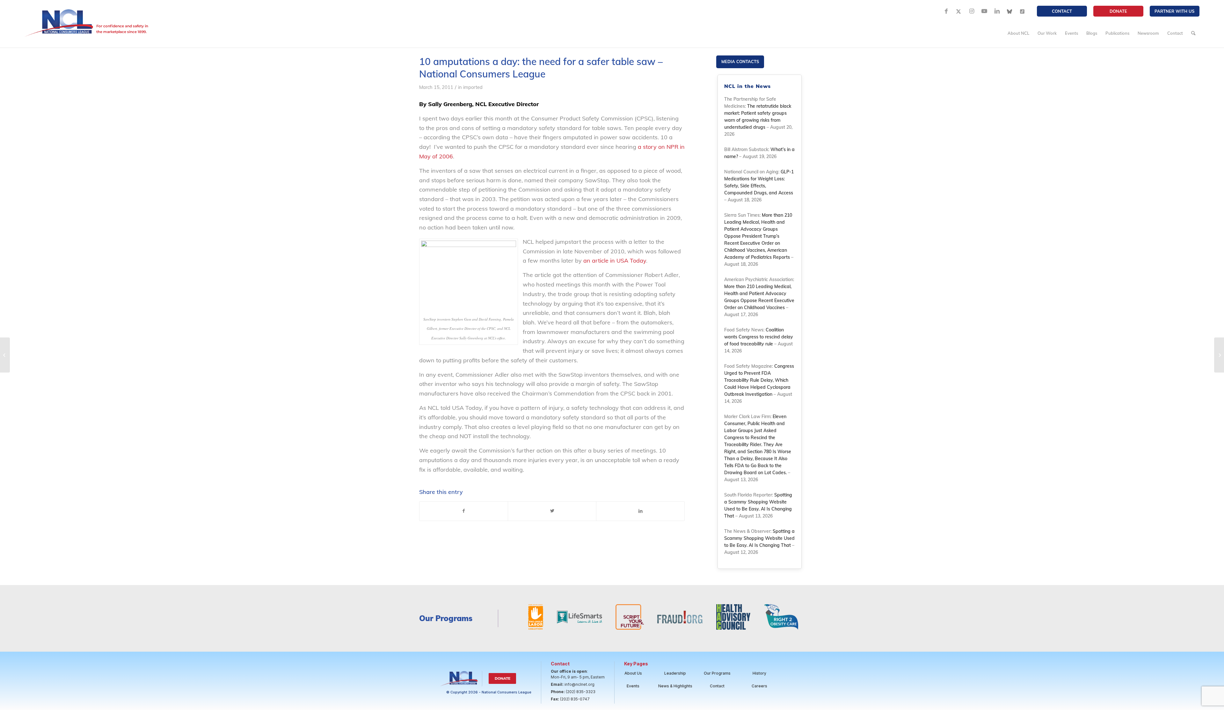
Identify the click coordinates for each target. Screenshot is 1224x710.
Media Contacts (740, 61)
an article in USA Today (614, 260)
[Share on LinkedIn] (640, 511)
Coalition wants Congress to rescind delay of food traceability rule (758, 337)
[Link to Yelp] (1022, 11)
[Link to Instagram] (971, 11)
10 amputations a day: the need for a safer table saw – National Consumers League (541, 67)
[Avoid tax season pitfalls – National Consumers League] (5, 355)
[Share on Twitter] (552, 511)
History (759, 673)
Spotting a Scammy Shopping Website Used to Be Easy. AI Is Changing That (759, 538)
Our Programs (717, 673)
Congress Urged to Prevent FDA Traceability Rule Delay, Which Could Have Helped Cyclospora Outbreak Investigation (759, 380)
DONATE (1118, 11)
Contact (1062, 11)
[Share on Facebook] (463, 511)
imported (473, 87)
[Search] (1193, 33)
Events (633, 686)
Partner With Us (1174, 11)
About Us (633, 673)
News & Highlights (675, 686)
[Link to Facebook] (946, 11)
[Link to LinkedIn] (997, 11)
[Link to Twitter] (959, 11)
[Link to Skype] (1010, 11)
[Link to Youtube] (984, 11)
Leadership (675, 673)
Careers (759, 686)
